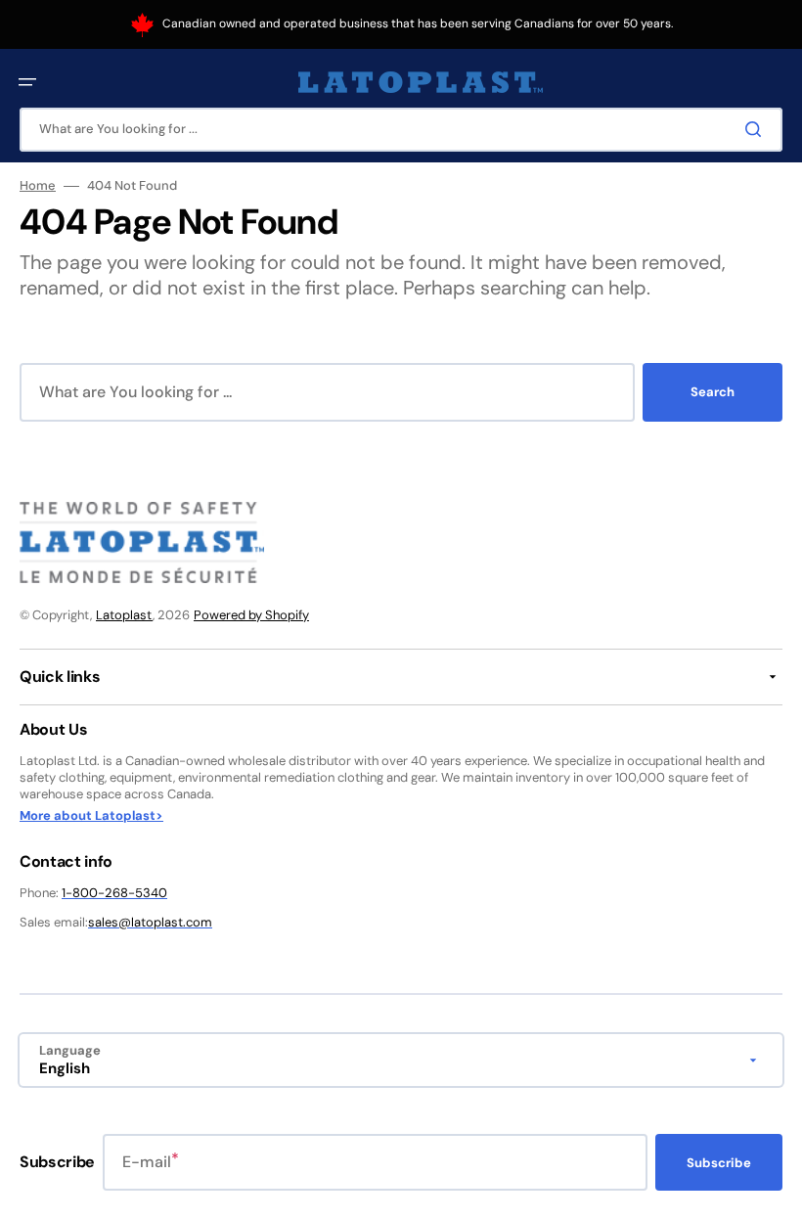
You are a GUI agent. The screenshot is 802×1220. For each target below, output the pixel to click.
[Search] (757, 129)
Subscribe (719, 1162)
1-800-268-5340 (114, 892)
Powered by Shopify (251, 615)
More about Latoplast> (91, 816)
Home (38, 186)
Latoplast (124, 615)
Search (713, 392)
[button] (27, 82)
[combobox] (401, 130)
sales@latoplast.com (150, 922)
